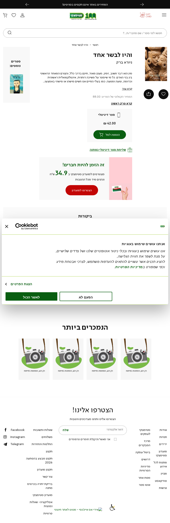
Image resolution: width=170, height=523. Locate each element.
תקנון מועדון (44, 469)
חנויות (163, 437)
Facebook (18, 430)
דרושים (145, 459)
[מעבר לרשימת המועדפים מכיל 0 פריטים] (14, 15)
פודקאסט (161, 481)
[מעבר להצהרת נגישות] (112, 509)
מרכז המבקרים (144, 443)
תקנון (49, 451)
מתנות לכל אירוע (160, 464)
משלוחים (47, 437)
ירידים (163, 444)
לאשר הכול (31, 297)
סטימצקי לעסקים (144, 432)
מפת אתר (144, 478)
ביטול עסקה (142, 452)
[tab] (85, 216)
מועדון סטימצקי (161, 453)
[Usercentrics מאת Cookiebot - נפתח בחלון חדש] (34, 226)
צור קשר (47, 476)
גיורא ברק (124, 62)
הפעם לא (86, 297)
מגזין (164, 473)
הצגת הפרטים (21, 284)
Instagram (17, 437)
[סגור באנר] (6, 226)
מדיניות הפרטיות (144, 468)
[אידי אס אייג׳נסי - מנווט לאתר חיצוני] (78, 509)
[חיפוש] (9, 33)
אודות (163, 430)
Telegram (17, 444)
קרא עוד (127, 89)
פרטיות (47, 513)
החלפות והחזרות (42, 444)
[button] (22, 15)
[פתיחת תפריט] (164, 16)
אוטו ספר (144, 485)
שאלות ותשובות (42, 430)
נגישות (163, 488)
